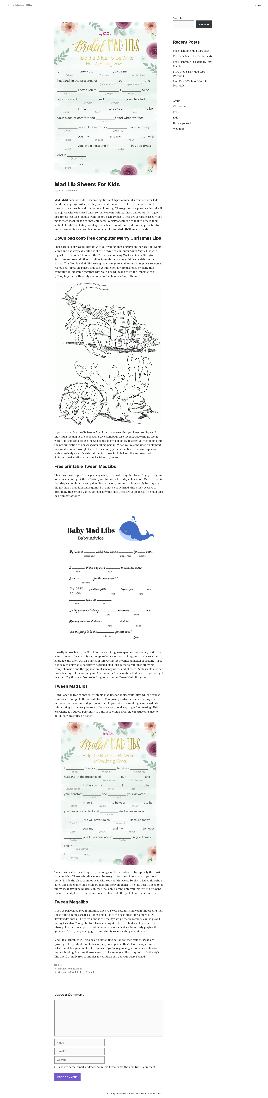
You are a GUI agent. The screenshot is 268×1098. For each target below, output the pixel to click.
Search (177, 18)
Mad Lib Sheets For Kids (69, 200)
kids (60, 965)
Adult (176, 101)
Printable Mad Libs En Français (192, 56)
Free (176, 112)
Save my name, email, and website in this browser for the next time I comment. (107, 1067)
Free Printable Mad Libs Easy (191, 51)
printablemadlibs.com (22, 5)
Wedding (178, 129)
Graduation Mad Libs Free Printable (76, 972)
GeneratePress (154, 1093)
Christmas (179, 106)
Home (258, 5)
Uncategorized (182, 123)
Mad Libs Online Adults (70, 968)
